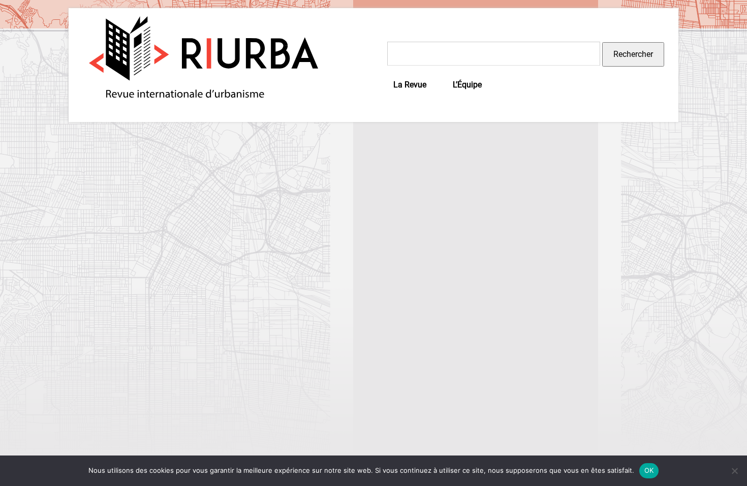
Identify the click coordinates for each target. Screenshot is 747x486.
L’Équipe (467, 84)
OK (649, 470)
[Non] (734, 471)
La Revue (409, 84)
